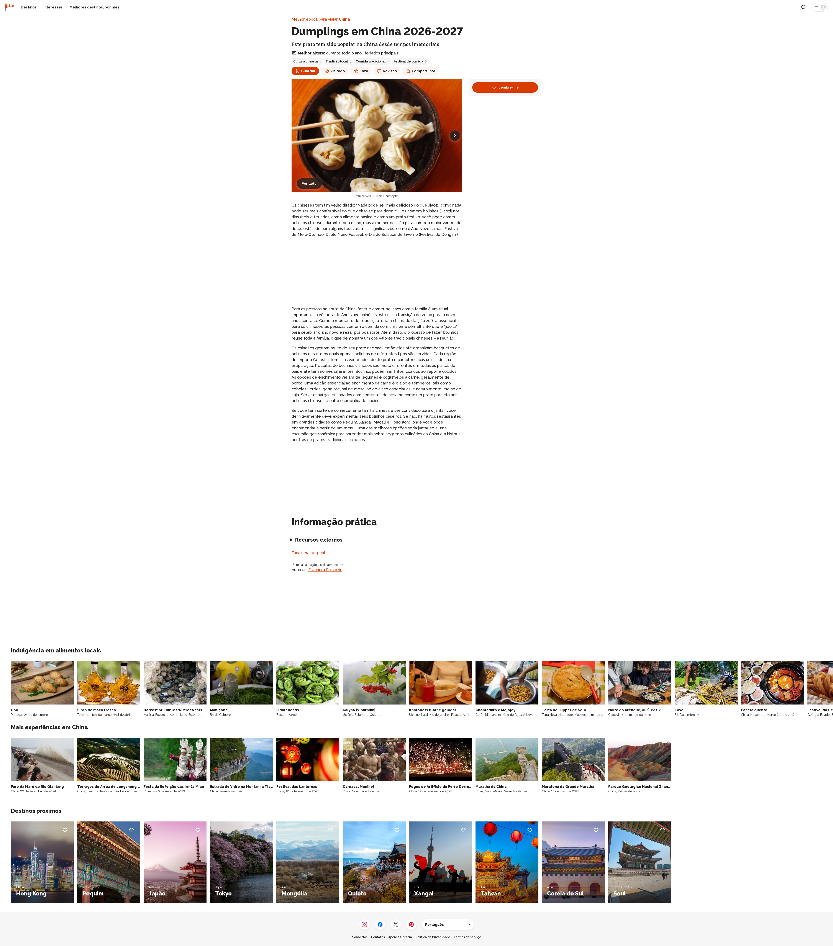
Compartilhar (423, 71)
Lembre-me (508, 87)
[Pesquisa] (803, 7)
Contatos (378, 937)
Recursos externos (319, 540)
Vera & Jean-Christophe (382, 196)
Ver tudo (309, 183)
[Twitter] (395, 924)
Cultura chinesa (305, 61)
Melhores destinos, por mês (95, 7)
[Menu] (820, 7)
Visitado (337, 71)
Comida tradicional (371, 61)
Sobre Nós (359, 937)
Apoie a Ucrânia (400, 937)
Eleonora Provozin (325, 569)
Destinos (29, 7)
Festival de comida (408, 61)
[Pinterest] (411, 924)
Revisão (390, 71)
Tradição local (337, 61)
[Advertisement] (377, 271)
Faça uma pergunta (310, 552)
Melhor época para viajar (321, 19)
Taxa (364, 71)
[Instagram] (364, 924)
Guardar (308, 71)
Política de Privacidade (432, 937)
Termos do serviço (467, 937)
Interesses (53, 7)
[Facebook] (380, 924)
